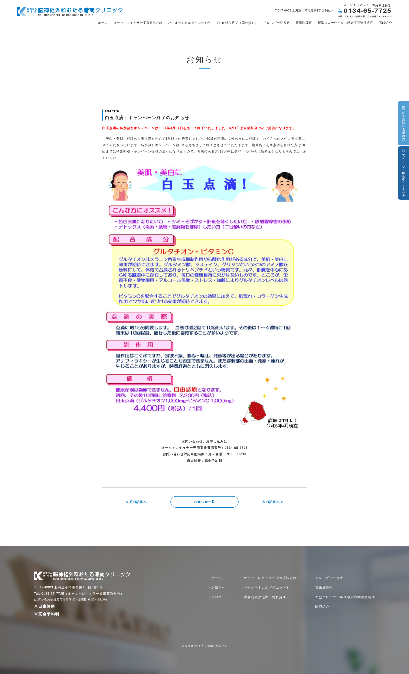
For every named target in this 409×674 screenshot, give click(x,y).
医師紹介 (385, 22)
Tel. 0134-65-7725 (49, 593)
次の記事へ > (272, 502)
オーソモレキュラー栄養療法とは (138, 22)
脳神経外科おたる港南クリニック (206, 645)
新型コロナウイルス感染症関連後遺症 (345, 22)
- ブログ (215, 597)
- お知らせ (217, 587)
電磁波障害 (304, 22)
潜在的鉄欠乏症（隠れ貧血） (237, 22)
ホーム (103, 22)
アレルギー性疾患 (277, 22)
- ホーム (215, 578)
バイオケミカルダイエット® (189, 22)
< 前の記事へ (136, 502)
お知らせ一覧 (204, 502)
